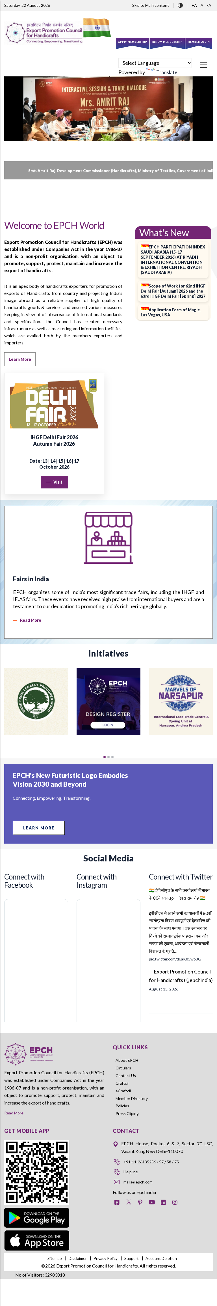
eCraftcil (123, 1090)
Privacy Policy (106, 1258)
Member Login (199, 41)
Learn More (39, 827)
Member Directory (132, 1098)
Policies (122, 1105)
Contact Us (126, 1075)
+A (195, 5)
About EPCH (127, 1060)
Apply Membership (132, 41)
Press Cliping (127, 1113)
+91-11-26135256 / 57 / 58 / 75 (151, 1161)
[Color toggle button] (180, 4)
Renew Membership (167, 41)
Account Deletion (161, 1258)
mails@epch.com (138, 1182)
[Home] (43, 33)
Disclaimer (78, 1258)
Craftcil (122, 1083)
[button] (104, 757)
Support (131, 1258)
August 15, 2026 (163, 989)
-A (209, 5)
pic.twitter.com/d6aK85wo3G (175, 959)
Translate (166, 72)
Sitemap (54, 1258)
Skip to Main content (150, 5)
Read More (13, 1112)
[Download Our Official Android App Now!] (36, 1208)
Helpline (130, 1171)
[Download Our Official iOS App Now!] (36, 1234)
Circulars (123, 1067)
